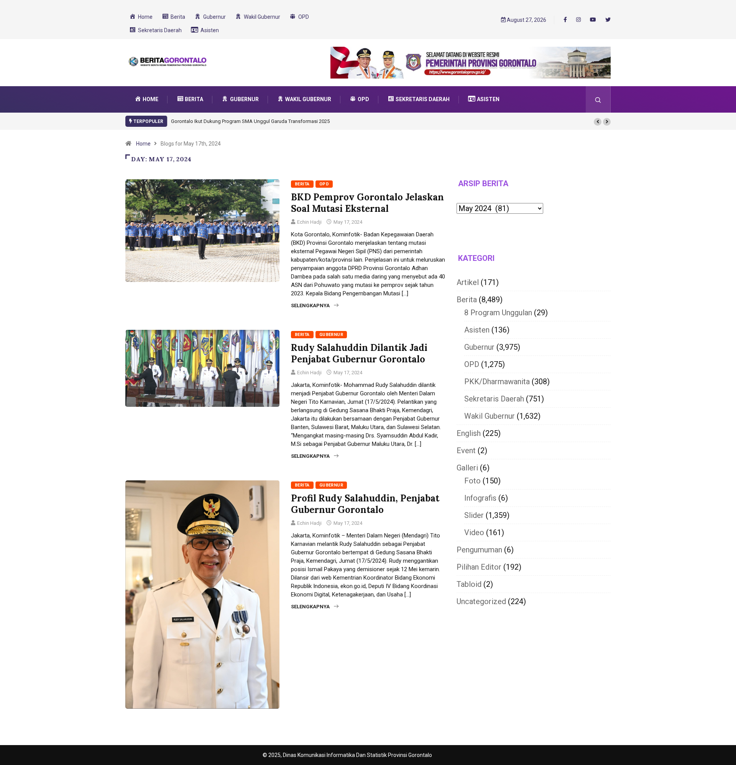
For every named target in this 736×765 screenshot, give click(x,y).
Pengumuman (479, 549)
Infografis (480, 498)
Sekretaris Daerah (494, 398)
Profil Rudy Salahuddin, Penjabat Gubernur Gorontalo (365, 504)
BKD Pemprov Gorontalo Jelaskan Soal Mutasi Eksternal (367, 203)
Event (466, 450)
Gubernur (331, 334)
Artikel (468, 282)
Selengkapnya (310, 305)
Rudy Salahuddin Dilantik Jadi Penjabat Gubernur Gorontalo (359, 353)
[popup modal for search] (598, 99)
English (469, 433)
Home (143, 144)
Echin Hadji (309, 222)
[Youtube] (593, 20)
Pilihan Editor (479, 567)
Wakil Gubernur (489, 416)
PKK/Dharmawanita (497, 381)
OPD (324, 184)
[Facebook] (565, 19)
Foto (472, 480)
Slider (474, 515)
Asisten (477, 329)
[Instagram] (578, 20)
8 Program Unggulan (498, 312)
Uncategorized (481, 601)
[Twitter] (608, 20)
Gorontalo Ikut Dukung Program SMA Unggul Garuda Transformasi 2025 (250, 121)
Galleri (467, 467)
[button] (597, 122)
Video (474, 532)
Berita (302, 184)
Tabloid (469, 584)
